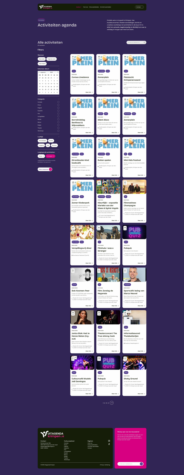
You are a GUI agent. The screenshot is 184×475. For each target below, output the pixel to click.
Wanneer (41, 55)
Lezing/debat (67, 451)
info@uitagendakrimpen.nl (47, 446)
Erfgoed (66, 446)
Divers (65, 445)
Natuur (66, 454)
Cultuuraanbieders (94, 7)
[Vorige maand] (39, 72)
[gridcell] (51, 86)
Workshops (67, 459)
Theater (66, 458)
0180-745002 (44, 448)
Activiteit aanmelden (105, 7)
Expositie (66, 448)
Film (65, 449)
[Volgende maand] (58, 72)
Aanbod (78, 7)
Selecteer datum (43, 69)
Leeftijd (40, 137)
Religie (66, 456)
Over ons (85, 7)
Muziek (66, 453)
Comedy (66, 443)
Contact (138, 7)
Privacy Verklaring (105, 465)
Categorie (41, 99)
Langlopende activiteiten (46, 152)
